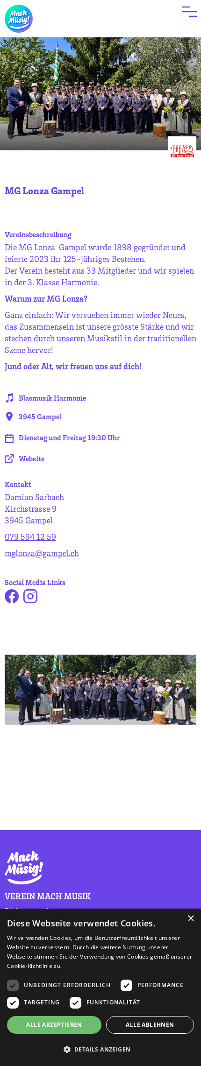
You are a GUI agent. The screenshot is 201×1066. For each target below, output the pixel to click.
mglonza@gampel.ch (42, 553)
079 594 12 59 (30, 536)
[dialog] (100, 987)
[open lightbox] (100, 690)
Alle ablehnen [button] (150, 1025)
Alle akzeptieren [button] (54, 1025)
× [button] (190, 918)
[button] (100, 1049)
